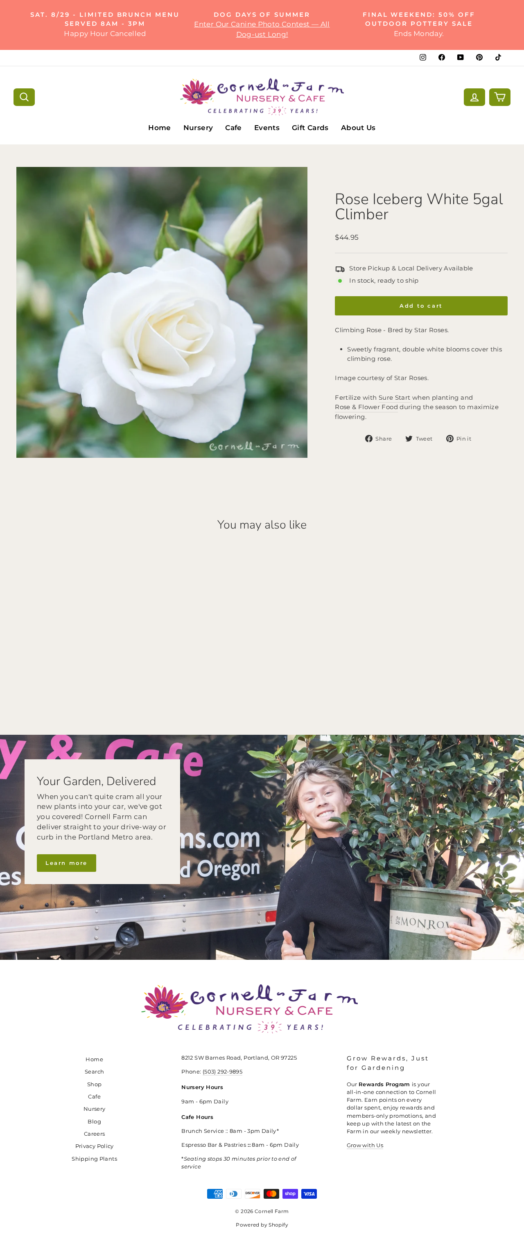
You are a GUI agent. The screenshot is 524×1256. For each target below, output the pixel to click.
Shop (94, 1084)
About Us (358, 128)
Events (267, 128)
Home (159, 128)
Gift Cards (310, 128)
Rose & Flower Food (366, 407)
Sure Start (395, 397)
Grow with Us (365, 1145)
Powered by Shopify (262, 1225)
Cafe (233, 128)
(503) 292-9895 (222, 1072)
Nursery (198, 128)
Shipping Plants (94, 1159)
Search (94, 1072)
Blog (94, 1122)
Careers (94, 1134)
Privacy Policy (94, 1146)
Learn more (66, 863)
